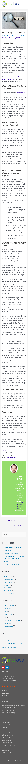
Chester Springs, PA (8, 745)
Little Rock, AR (6, 740)
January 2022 (8, 576)
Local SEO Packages (8, 710)
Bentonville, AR (7, 743)
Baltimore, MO (6, 753)
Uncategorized (8, 626)
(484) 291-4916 (10, 686)
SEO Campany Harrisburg (7, 647)
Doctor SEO (7, 608)
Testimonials (6, 690)
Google (6, 611)
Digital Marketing (10, 38)
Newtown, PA (6, 748)
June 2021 (7, 585)
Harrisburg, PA (6, 730)
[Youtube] (3, 667)
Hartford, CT (6, 737)
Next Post (17, 526)
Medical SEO (8, 614)
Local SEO (7, 561)
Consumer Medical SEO (9, 707)
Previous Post (10, 521)
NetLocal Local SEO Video (12, 564)
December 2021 (9, 579)
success (14, 647)
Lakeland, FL (6, 750)
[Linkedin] (7, 667)
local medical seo (13, 640)
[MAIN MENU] (26, 4)
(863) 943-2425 (11, 457)
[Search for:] (14, 534)
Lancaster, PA (6, 732)
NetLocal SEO (6, 451)
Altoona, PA (5, 727)
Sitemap (4, 695)
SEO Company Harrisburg (12, 620)
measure (18, 640)
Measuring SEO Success (11, 553)
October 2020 (8, 594)
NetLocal (12, 643)
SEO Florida (20, 38)
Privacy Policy (6, 693)
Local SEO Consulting (8, 713)
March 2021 (7, 591)
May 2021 (7, 588)
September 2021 (9, 582)
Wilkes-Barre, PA (7, 735)
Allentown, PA (6, 725)
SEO (3, 38)
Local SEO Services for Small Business (13, 705)
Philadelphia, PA (7, 722)
